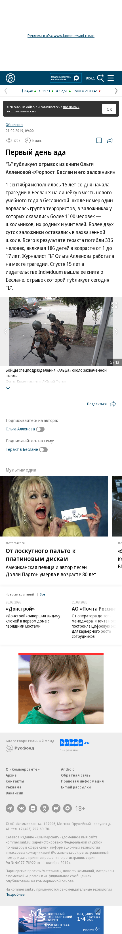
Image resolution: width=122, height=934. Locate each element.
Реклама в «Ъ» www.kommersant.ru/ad (61, 35)
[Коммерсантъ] (10, 78)
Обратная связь (76, 775)
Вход (90, 78)
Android (68, 769)
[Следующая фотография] (116, 331)
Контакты (15, 781)
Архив (11, 775)
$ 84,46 (27, 90)
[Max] (67, 808)
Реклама (14, 787)
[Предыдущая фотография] (5, 331)
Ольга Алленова (20, 429)
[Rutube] (56, 808)
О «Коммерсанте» (23, 769)
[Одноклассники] (44, 808)
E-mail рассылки (76, 787)
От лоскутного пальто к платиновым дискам (40, 554)
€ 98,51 (45, 90)
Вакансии (14, 793)
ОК (109, 109)
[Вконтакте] (21, 808)
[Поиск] (100, 78)
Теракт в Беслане (22, 449)
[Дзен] (33, 808)
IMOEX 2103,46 (85, 90)
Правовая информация (82, 781)
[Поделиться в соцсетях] (110, 140)
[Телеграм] (10, 808)
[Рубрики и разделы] (110, 78)
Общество (14, 124)
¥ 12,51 (62, 90)
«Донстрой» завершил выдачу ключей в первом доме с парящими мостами (33, 621)
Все (42, 594)
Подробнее (15, 894)
